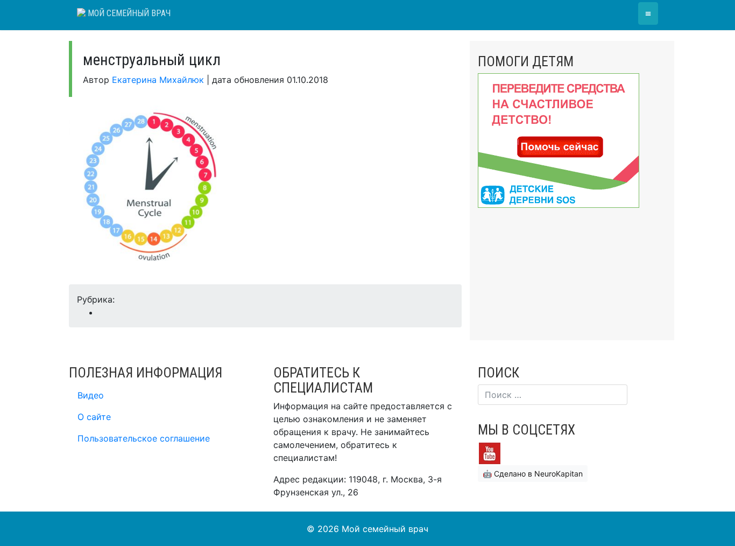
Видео (90, 395)
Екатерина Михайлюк (158, 79)
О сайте (94, 416)
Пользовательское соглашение (143, 438)
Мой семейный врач (128, 13)
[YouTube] (489, 452)
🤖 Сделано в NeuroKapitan (533, 473)
